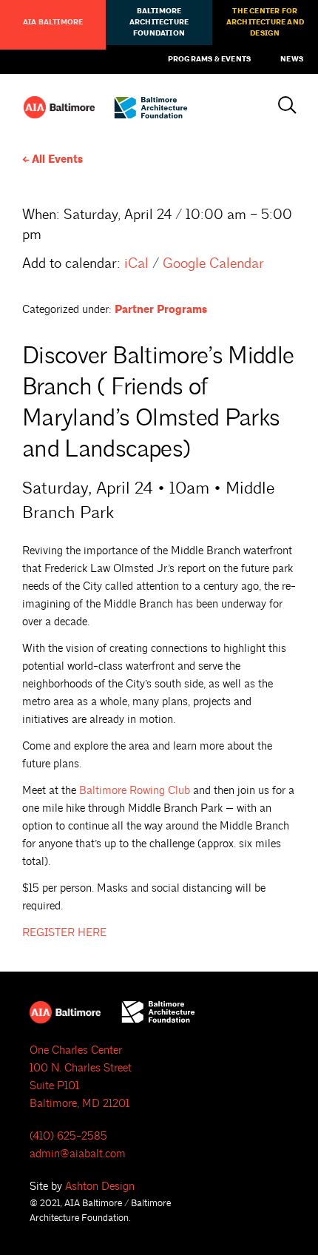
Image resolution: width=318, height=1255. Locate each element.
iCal (136, 263)
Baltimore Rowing (134, 791)
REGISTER (64, 933)
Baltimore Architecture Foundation (159, 22)
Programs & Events (209, 59)
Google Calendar (213, 263)
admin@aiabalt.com (78, 1154)
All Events (57, 159)
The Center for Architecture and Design (265, 22)
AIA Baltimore (53, 22)
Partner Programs (161, 310)
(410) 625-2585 (68, 1136)
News (291, 59)
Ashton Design (100, 1187)
